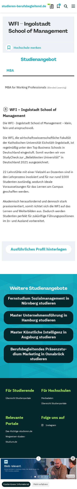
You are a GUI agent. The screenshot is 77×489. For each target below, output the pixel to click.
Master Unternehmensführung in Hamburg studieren (38, 318)
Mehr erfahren (40, 484)
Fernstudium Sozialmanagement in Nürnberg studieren (38, 301)
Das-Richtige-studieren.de (19, 431)
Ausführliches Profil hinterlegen (39, 249)
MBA (10, 70)
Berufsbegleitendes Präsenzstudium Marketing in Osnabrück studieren (38, 353)
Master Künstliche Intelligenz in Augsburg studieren (38, 334)
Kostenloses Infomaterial (16, 484)
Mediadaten (47, 398)
